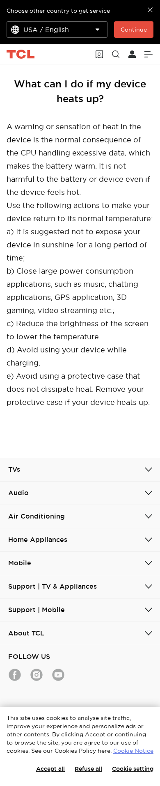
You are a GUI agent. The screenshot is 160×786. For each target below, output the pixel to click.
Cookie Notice (133, 750)
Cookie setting (132, 768)
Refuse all (88, 768)
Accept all (50, 768)
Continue (134, 29)
